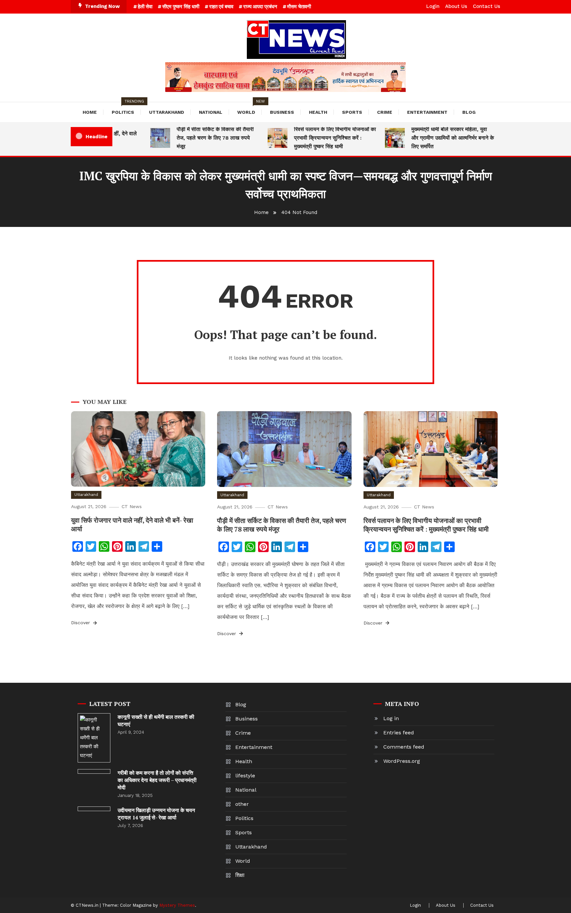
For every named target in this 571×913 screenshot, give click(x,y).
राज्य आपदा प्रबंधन (260, 7)
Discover (81, 622)
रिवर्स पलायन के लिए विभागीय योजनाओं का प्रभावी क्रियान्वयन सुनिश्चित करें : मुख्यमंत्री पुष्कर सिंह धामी (325, 138)
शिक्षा (240, 875)
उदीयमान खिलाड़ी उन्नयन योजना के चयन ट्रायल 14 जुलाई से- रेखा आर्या (156, 813)
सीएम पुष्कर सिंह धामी (180, 7)
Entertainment (427, 112)
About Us (456, 6)
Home (90, 112)
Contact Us (486, 6)
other (242, 804)
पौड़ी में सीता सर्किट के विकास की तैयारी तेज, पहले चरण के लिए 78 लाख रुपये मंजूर (205, 138)
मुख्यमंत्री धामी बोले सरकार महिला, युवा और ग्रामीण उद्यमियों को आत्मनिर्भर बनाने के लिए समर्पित (442, 138)
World (249, 108)
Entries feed (398, 732)
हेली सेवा (145, 7)
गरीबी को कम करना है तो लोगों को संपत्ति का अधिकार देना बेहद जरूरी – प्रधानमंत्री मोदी (157, 780)
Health (318, 112)
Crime (384, 112)
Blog (469, 112)
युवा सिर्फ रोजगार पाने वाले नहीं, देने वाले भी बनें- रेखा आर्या (132, 524)
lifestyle (245, 775)
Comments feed (403, 747)
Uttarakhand (166, 112)
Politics (126, 108)
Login (432, 6)
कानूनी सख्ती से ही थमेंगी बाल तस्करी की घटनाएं (156, 720)
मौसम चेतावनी (299, 7)
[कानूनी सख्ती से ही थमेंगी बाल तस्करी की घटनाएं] (94, 737)
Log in (391, 718)
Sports (352, 112)
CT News (132, 506)
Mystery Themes (177, 905)
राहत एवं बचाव (221, 7)
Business (282, 112)
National (210, 112)
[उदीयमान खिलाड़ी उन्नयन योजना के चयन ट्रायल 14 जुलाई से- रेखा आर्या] (94, 808)
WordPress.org (401, 761)
